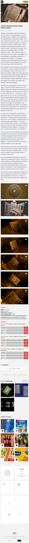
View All (25, 396)
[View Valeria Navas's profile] (2, 461)
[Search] (18, 2)
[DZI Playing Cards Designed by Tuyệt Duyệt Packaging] (21, 406)
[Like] (26, 6)
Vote (26, 343)
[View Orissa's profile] (16, 461)
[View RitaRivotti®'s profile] (2, 446)
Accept (19, 540)
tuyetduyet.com (21, 489)
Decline (15, 540)
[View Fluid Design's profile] (16, 446)
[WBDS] (19, 500)
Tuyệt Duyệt (7, 325)
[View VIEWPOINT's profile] (16, 475)
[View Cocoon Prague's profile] (2, 475)
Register (25, 1)
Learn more (10, 540)
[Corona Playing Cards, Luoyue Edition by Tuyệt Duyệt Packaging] (7, 420)
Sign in (21, 1)
